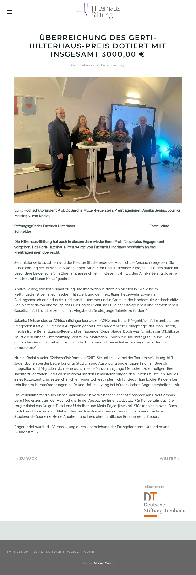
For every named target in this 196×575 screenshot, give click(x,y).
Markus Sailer (104, 563)
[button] (9, 12)
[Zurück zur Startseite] (98, 12)
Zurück (28, 458)
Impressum (18, 551)
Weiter (168, 458)
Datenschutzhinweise (56, 551)
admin (90, 551)
